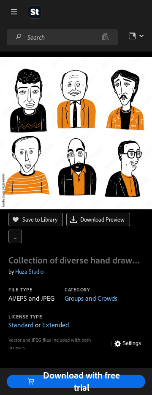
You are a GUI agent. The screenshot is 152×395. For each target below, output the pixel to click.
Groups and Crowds (91, 298)
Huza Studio (29, 271)
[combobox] (62, 37)
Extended (55, 325)
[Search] (18, 37)
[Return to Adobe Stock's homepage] (34, 12)
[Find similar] (105, 37)
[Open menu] (14, 12)
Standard (20, 325)
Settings (131, 343)
